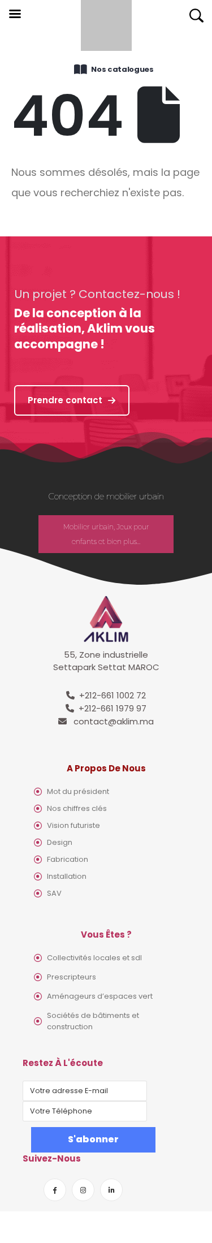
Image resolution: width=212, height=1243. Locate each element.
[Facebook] (55, 1190)
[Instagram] (83, 1190)
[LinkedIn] (111, 1190)
